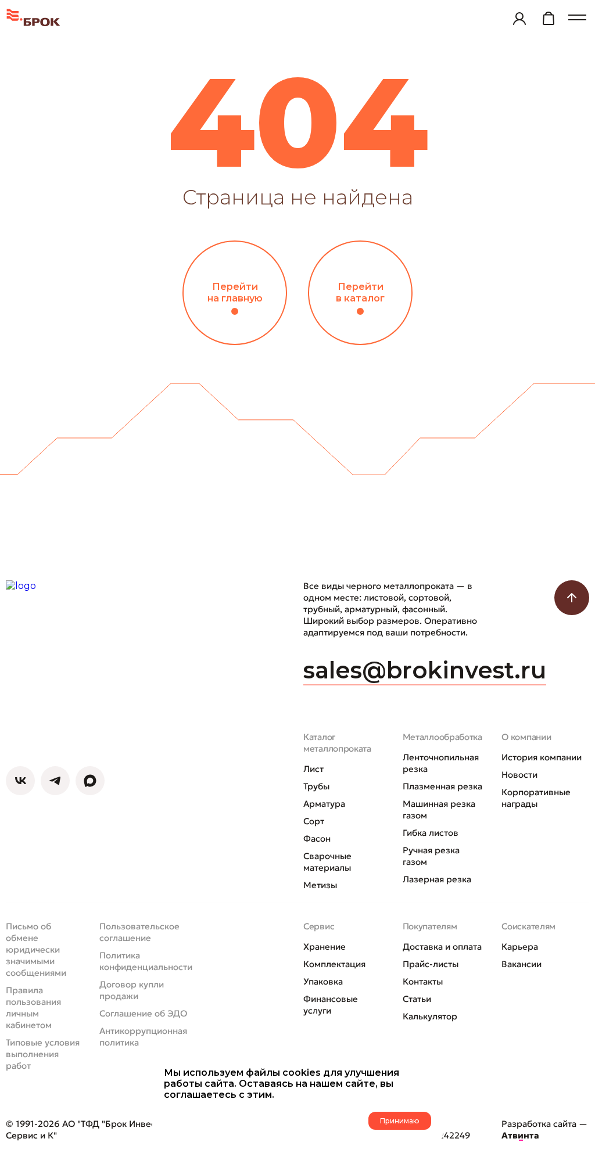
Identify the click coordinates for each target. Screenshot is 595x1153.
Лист (313, 768)
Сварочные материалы (327, 861)
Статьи (417, 998)
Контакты (423, 981)
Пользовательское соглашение (139, 932)
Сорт (313, 821)
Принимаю (400, 1120)
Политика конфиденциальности (145, 961)
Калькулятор (430, 1016)
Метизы (320, 884)
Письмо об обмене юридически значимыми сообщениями (36, 949)
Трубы (316, 786)
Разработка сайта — (544, 1129)
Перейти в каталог (360, 292)
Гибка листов (430, 832)
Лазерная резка (437, 879)
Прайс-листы (430, 963)
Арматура (324, 803)
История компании (541, 757)
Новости (519, 774)
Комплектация (334, 963)
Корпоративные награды (536, 797)
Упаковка (323, 981)
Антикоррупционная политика (143, 1036)
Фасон (317, 838)
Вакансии (521, 963)
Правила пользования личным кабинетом (33, 1007)
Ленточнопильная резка (441, 763)
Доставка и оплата (442, 946)
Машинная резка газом (439, 809)
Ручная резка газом (431, 856)
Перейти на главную (235, 292)
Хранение (324, 946)
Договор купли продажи (131, 990)
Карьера (519, 946)
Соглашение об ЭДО (143, 1013)
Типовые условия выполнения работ (43, 1054)
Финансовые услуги (330, 1004)
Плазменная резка (442, 786)
